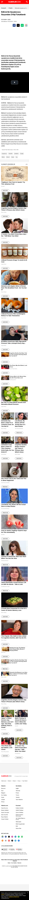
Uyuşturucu (4, 153)
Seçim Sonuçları (5, 812)
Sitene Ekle (18, 828)
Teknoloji (18, 790)
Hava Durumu (4, 808)
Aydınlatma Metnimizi (14, 896)
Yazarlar (18, 797)
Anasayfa (3, 8)
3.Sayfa (10, 8)
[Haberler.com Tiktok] (12, 840)
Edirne (3, 157)
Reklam (9, 780)
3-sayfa (21, 153)
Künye (19, 780)
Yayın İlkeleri (25, 780)
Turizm (17, 795)
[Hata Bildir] (15, 866)
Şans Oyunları (4, 814)
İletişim (14, 780)
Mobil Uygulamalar (20, 824)
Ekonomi (3, 788)
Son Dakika (4, 795)
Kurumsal (18, 805)
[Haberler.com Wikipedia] (5, 840)
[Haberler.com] (6, 776)
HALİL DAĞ (16, 149)
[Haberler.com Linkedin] (15, 836)
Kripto (2, 797)
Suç (16, 157)
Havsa (12, 157)
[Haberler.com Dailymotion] (18, 840)
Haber (9, 862)
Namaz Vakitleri (5, 810)
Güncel (8, 157)
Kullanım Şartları (20, 808)
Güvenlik (10, 153)
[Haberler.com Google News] (2, 836)
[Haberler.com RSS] (2, 840)
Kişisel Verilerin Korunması (19, 815)
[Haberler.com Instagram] (12, 836)
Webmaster (18, 821)
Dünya (2, 801)
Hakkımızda (3, 780)
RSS (17, 826)
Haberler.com (4, 805)
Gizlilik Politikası (19, 810)
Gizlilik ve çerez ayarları (7, 866)
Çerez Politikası (19, 812)
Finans (17, 792)
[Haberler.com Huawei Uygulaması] (19, 849)
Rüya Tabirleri (4, 817)
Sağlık (17, 788)
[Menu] (2, 2)
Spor (2, 790)
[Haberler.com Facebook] (5, 836)
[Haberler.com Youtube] (9, 840)
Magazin (3, 792)
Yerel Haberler (19, 799)
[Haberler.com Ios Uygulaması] (4, 849)
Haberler (3, 786)
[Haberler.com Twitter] (9, 836)
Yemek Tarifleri (4, 819)
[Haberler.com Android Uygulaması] (12, 849)
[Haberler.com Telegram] (15, 840)
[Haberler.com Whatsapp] (18, 836)
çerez (2, 894)
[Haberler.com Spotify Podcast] (22, 836)
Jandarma (16, 153)
